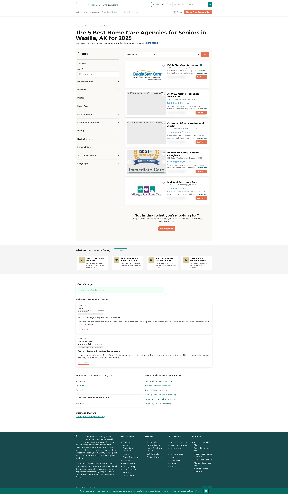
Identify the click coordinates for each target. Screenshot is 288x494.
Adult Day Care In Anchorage (158, 404)
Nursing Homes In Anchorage (158, 386)
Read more (83, 329)
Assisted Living (82, 403)
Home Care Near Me (203, 460)
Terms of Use (97, 474)
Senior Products (130, 457)
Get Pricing (201, 77)
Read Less (119, 250)
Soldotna (80, 386)
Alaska (101, 26)
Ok (206, 491)
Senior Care (80, 26)
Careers (173, 463)
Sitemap (126, 460)
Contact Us (175, 467)
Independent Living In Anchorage (160, 381)
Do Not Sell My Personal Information (129, 472)
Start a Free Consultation (198, 12)
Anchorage (81, 381)
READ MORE (152, 43)
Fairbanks (80, 390)
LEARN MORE (202, 73)
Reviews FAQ (176, 460)
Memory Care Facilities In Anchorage (161, 395)
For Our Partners (154, 457)
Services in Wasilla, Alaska (92, 290)
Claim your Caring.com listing (91, 416)
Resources (127, 454)
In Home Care (91, 26)
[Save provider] (163, 66)
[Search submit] (205, 54)
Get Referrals (153, 454)
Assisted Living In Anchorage (157, 390)
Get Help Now (166, 229)
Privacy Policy (129, 467)
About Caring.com (178, 442)
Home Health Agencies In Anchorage (161, 399)
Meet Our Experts (178, 445)
